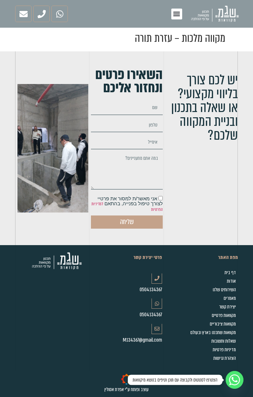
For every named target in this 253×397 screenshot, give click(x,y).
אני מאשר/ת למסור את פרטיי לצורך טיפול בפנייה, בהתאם (127, 204)
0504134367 (151, 289)
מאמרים (230, 298)
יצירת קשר (227, 306)
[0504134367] (157, 278)
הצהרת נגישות (224, 358)
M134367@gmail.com (142, 340)
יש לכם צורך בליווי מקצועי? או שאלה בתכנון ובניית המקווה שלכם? (204, 107)
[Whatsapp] (59, 14)
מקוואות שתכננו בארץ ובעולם (213, 332)
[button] (176, 14)
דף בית (230, 272)
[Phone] (41, 14)
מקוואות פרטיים (224, 315)
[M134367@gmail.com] (157, 329)
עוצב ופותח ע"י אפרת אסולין (126, 389)
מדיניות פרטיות (224, 349)
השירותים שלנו (224, 289)
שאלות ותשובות (223, 341)
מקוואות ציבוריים (223, 323)
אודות (231, 281)
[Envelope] (23, 14)
